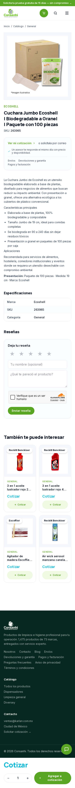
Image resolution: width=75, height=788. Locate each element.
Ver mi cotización (20, 143)
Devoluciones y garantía (32, 160)
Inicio (7, 26)
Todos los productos (17, 686)
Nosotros (9, 651)
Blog (37, 651)
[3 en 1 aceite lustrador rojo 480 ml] (55, 478)
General (31, 26)
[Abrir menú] (67, 13)
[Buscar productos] (55, 13)
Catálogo (18, 26)
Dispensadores (13, 691)
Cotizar (22, 504)
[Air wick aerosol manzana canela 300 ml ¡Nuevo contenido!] (55, 548)
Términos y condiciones (19, 667)
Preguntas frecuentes (17, 662)
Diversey (9, 702)
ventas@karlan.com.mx (18, 721)
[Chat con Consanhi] (66, 749)
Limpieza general (15, 697)
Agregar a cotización (55, 777)
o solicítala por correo (52, 143)
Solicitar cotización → (17, 731)
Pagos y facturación (19, 164)
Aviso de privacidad (47, 662)
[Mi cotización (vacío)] (44, 13)
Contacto (25, 651)
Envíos (11, 160)
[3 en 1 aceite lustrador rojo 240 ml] (20, 478)
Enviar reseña (21, 410)
